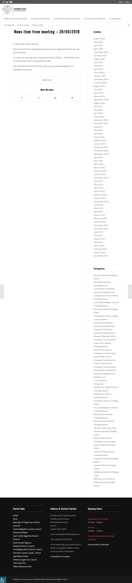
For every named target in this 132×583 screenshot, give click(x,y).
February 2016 (100, 249)
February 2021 (100, 140)
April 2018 (98, 211)
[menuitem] (16, 18)
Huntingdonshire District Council (27, 549)
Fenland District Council (23, 546)
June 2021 (98, 127)
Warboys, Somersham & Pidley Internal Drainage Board (104, 482)
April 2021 (98, 133)
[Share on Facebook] (21, 97)
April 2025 (98, 48)
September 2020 (101, 154)
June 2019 (98, 181)
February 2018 (100, 218)
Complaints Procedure (60, 556)
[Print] (14, 9)
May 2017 (98, 235)
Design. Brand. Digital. (54, 579)
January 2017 (100, 238)
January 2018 (100, 222)
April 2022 (98, 113)
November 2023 (101, 79)
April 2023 (98, 93)
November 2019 (101, 177)
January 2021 (100, 144)
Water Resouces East (22, 566)
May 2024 (98, 65)
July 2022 (98, 106)
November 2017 (101, 228)
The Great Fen (19, 563)
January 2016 (100, 252)
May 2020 (98, 160)
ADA (15, 519)
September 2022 (101, 99)
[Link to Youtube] (11, 2)
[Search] (127, 25)
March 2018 (99, 215)
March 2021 (99, 137)
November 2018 (101, 201)
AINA (15, 515)
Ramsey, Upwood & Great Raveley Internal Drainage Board (105, 431)
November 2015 (101, 255)
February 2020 (100, 171)
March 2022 (99, 116)
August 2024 (99, 59)
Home (121, 2)
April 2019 (98, 188)
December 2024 (101, 52)
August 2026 (99, 38)
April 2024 (98, 69)
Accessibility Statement (98, 544)
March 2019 (99, 191)
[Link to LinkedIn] (7, 2)
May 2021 (98, 130)
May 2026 (98, 42)
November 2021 (101, 123)
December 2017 (101, 225)
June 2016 (98, 242)
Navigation (99, 384)
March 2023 (99, 96)
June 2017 (98, 232)
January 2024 (100, 76)
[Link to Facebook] (3, 2)
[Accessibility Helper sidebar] (3, 580)
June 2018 (98, 205)
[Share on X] (38, 97)
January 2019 (100, 198)
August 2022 (99, 103)
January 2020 (100, 174)
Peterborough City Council (25, 559)
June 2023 (98, 89)
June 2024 (98, 62)
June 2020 (98, 157)
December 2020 (101, 147)
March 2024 (99, 72)
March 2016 (99, 245)
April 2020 (98, 164)
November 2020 (101, 150)
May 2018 (98, 208)
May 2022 (98, 110)
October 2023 (100, 82)
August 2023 (99, 86)
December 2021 (101, 120)
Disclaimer (42, 579)
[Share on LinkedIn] (55, 97)
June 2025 (98, 45)
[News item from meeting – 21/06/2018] (2, 291)
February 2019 (100, 194)
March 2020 (99, 167)
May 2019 (98, 184)
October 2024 (100, 55)
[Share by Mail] (72, 97)
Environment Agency (22, 542)
